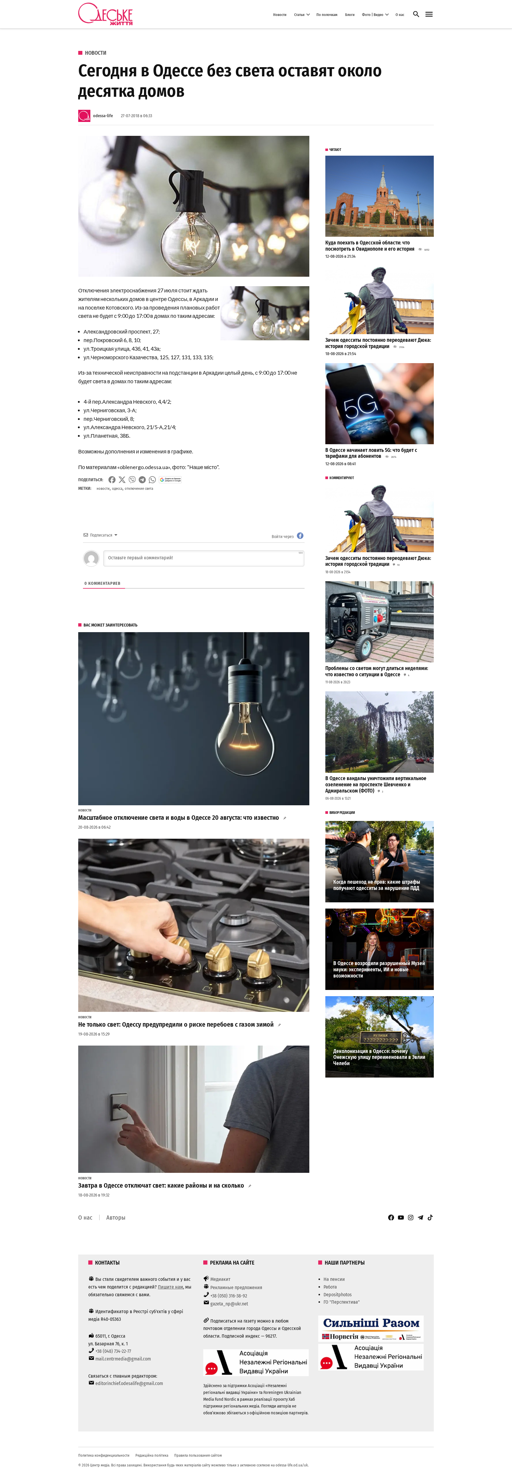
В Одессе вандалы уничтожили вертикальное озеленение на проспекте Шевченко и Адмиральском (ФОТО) (375, 784)
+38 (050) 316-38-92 (228, 1296)
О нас (400, 14)
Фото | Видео (372, 14)
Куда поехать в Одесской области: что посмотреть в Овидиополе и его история (370, 246)
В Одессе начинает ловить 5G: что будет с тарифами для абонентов (371, 453)
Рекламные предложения (236, 1287)
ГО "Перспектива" (342, 1302)
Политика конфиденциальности (103, 1455)
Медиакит (220, 1279)
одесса (117, 488)
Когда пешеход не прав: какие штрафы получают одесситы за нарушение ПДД (376, 885)
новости (103, 488)
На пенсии (334, 1279)
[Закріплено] (429, 14)
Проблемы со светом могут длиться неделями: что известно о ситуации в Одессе (376, 671)
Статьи (299, 14)
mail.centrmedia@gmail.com (123, 1359)
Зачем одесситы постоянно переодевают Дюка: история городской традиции (378, 343)
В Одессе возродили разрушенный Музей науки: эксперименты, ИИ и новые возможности (379, 969)
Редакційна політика (151, 1455)
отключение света (139, 488)
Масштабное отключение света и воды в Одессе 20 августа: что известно (178, 818)
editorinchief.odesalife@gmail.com (129, 1383)
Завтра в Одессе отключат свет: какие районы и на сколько (161, 1185)
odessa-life (103, 115)
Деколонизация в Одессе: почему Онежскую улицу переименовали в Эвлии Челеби (379, 1057)
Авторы (115, 1217)
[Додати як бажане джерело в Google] (170, 479)
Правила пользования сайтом (198, 1455)
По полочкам (326, 14)
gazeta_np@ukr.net (229, 1304)
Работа (330, 1287)
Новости (280, 14)
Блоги (350, 14)
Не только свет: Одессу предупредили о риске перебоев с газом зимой (176, 1024)
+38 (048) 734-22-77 (113, 1351)
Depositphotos (338, 1294)
